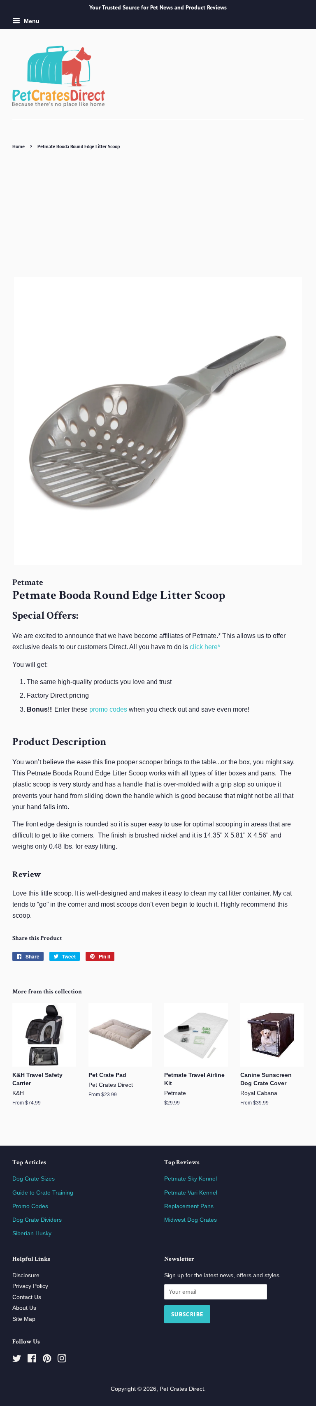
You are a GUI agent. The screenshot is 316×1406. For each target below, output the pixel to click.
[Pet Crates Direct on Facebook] (32, 1360)
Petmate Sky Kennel (190, 1179)
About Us (24, 1308)
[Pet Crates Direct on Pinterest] (46, 1360)
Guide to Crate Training (42, 1193)
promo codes (108, 709)
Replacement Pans (189, 1206)
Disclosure (26, 1275)
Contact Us (26, 1297)
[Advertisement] (158, 213)
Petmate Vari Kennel (190, 1193)
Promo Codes (30, 1206)
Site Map (23, 1319)
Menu (31, 21)
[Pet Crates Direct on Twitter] (16, 1360)
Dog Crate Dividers (37, 1220)
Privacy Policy (30, 1286)
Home (18, 146)
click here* (205, 646)
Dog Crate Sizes (33, 1179)
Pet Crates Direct (182, 1389)
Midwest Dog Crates (190, 1220)
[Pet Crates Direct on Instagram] (61, 1360)
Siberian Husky (31, 1233)
